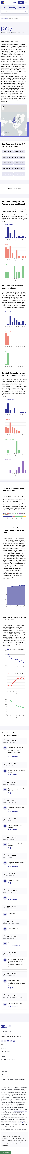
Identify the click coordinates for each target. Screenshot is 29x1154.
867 (18, 19)
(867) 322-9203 (11, 995)
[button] (3, 106)
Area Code (13, 19)
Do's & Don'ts (4, 1077)
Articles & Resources (6, 1062)
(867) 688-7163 (11, 874)
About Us (3, 1049)
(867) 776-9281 (11, 953)
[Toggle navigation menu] (26, 2)
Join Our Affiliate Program (7, 1059)
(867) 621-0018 (11, 782)
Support (3, 1069)
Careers (3, 1056)
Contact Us (4, 1071)
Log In (14, 2)
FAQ (2, 1074)
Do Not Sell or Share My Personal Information (13, 1079)
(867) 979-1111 (11, 922)
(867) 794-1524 (11, 740)
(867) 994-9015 (11, 855)
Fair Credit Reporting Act (20, 1111)
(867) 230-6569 (11, 974)
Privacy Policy (4, 1054)
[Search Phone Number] (26, 12)
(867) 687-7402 (11, 837)
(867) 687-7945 (11, 764)
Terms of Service (5, 1051)
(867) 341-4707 (11, 890)
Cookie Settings (5, 1152)
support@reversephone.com (8, 1034)
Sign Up (21, 2)
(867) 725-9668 (11, 907)
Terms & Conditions (22, 1123)
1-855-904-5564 (6, 1031)
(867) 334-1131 (11, 936)
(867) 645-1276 (11, 800)
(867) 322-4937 (11, 819)
